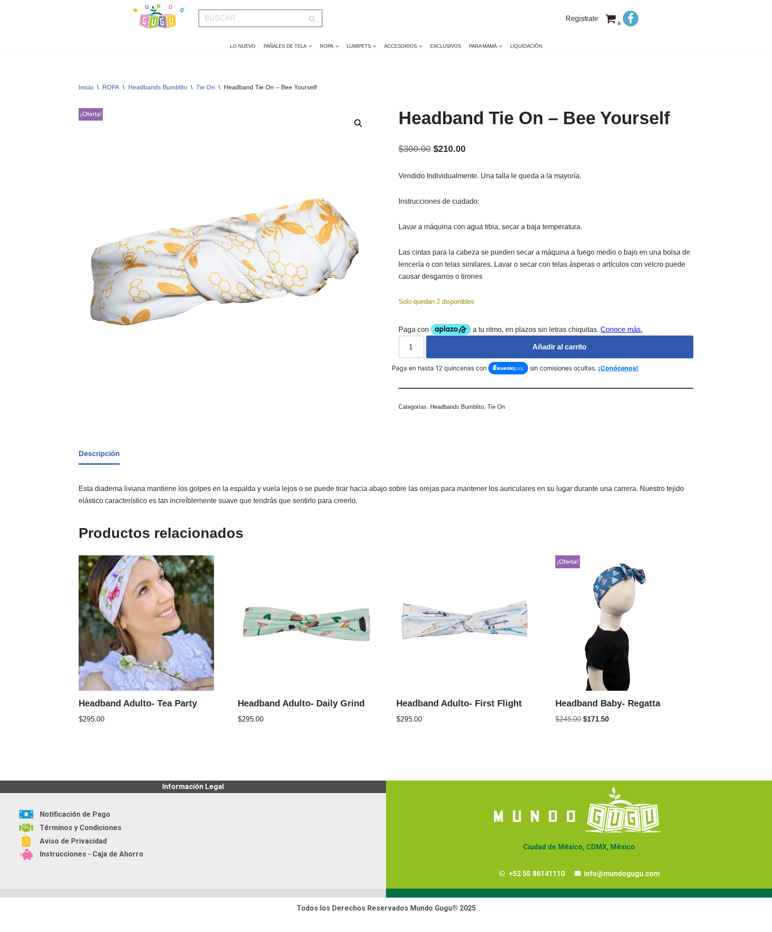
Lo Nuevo (243, 46)
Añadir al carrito (560, 347)
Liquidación (526, 46)
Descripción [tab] (99, 454)
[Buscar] (312, 18)
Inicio (86, 87)
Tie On (205, 87)
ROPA (110, 87)
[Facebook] (630, 18)
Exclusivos (445, 46)
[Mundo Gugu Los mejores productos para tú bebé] (158, 16)
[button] (310, 46)
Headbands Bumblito (157, 87)
